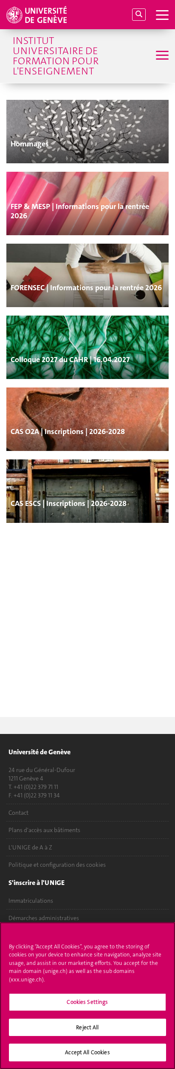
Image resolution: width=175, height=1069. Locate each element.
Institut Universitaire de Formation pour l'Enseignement (56, 56)
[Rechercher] (139, 14)
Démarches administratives (43, 918)
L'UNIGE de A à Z (30, 847)
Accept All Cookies (87, 1052)
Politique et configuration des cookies (57, 864)
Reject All (87, 1027)
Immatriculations (30, 900)
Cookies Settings (87, 1002)
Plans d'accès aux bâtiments (44, 830)
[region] (87, 995)
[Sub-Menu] (161, 56)
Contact (18, 812)
